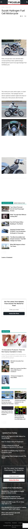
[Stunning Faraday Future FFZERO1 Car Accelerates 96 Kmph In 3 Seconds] (5, 231)
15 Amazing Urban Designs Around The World (14, 457)
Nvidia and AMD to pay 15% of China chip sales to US (13, 502)
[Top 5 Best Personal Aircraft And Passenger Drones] (5, 209)
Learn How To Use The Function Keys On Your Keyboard (7, 413)
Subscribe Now (14, 313)
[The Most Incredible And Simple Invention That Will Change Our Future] (5, 238)
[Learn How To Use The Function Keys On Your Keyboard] (7, 408)
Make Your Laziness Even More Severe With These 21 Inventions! (18, 370)
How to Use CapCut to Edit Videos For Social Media (13, 437)
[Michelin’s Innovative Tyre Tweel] (5, 364)
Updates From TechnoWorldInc (12, 488)
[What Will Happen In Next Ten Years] (5, 246)
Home (3, 7)
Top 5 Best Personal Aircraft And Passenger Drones (17, 208)
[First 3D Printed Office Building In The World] (5, 223)
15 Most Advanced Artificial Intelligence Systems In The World (12, 446)
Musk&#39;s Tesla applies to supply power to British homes (13, 492)
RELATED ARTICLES (7, 203)
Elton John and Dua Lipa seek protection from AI (11, 513)
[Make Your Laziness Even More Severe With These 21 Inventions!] (5, 370)
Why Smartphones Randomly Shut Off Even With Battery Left (20, 417)
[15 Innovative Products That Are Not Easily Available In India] (14, 341)
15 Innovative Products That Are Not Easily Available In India (13, 351)
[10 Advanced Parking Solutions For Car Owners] (21, 395)
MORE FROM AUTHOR (19, 203)
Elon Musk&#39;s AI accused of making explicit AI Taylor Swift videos (14, 508)
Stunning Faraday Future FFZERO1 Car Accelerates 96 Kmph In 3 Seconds (18, 231)
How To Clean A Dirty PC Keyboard (12, 442)
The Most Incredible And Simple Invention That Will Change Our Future (18, 238)
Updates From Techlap (9, 433)
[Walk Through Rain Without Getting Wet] (5, 216)
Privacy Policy (8, 522)
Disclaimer (14, 522)
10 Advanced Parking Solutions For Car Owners (20, 402)
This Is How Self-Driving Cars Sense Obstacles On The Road (7, 402)
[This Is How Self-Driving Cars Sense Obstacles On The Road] (7, 395)
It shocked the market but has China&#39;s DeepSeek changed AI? (13, 497)
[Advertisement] (14, 30)
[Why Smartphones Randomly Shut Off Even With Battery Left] (21, 410)
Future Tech (8, 7)
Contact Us (20, 522)
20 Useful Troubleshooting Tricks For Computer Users (13, 451)
